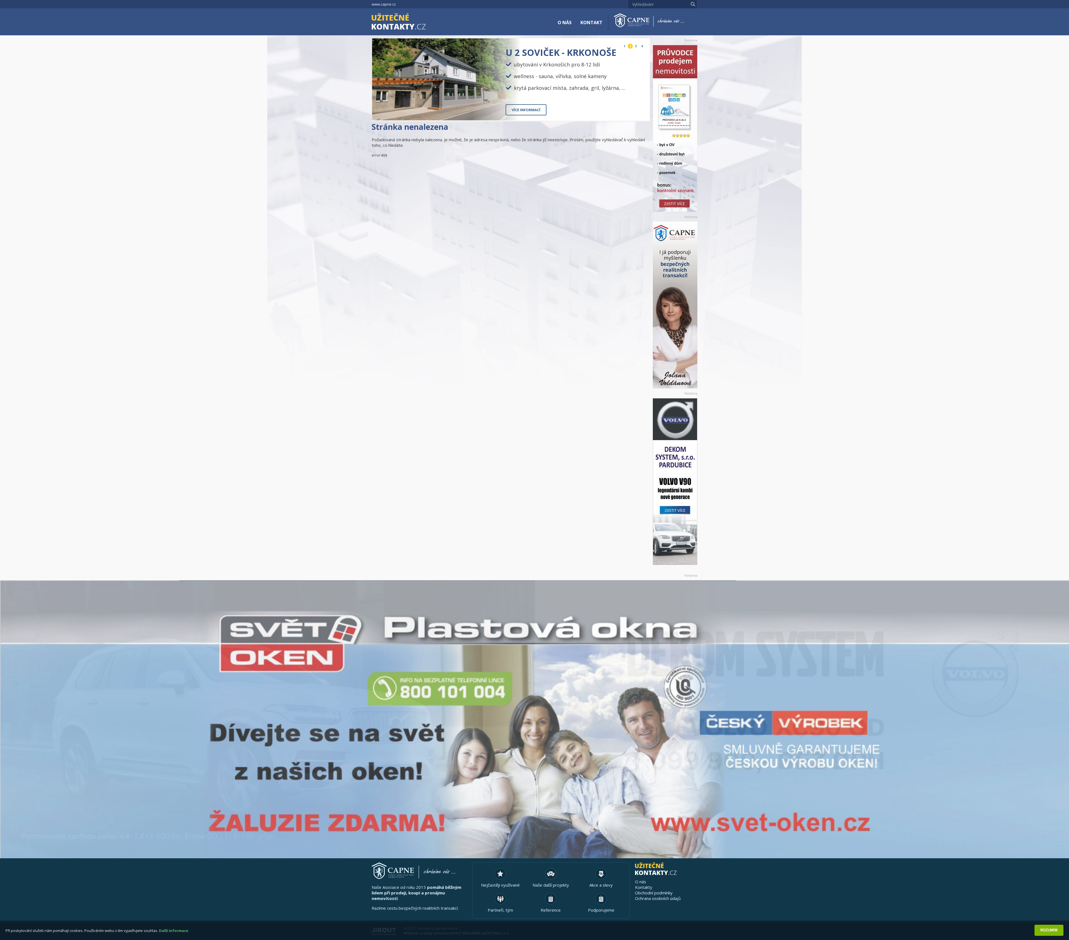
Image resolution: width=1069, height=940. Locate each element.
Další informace (173, 930)
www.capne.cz (384, 4)
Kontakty (643, 887)
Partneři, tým (500, 910)
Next (641, 111)
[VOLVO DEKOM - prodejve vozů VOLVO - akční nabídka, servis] (675, 481)
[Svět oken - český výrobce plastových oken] (534, 719)
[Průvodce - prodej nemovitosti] (675, 128)
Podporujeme (601, 910)
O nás (565, 22)
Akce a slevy (601, 885)
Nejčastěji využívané (500, 885)
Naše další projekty (551, 885)
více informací (526, 109)
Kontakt (591, 22)
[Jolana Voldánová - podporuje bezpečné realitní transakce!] (675, 305)
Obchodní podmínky (654, 893)
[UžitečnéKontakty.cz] (407, 22)
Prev (632, 111)
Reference (551, 910)
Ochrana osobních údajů (658, 898)
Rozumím (1049, 930)
